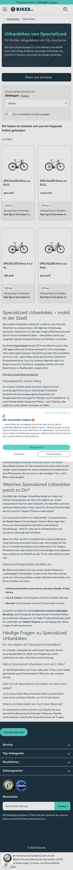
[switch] (7, 865)
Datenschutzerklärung (57, 412)
